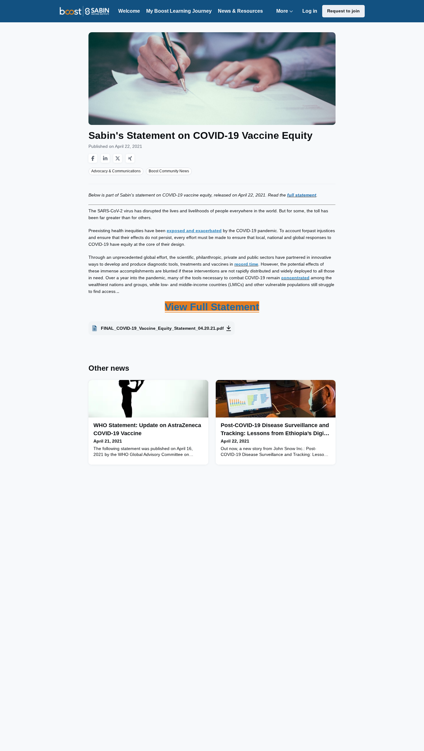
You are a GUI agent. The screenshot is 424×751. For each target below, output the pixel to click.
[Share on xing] (130, 158)
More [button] (286, 15)
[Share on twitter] (117, 158)
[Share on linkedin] (105, 158)
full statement (301, 194)
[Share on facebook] (92, 158)
